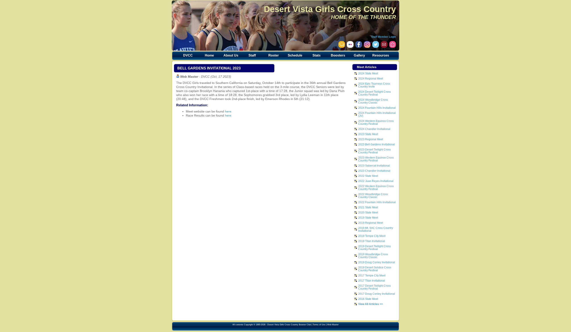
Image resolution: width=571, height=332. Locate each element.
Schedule (295, 55)
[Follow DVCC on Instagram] (358, 46)
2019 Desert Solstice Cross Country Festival (374, 269)
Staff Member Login (383, 36)
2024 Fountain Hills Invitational (377, 107)
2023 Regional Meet (370, 139)
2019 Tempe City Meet (371, 235)
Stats (316, 55)
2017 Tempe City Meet (371, 275)
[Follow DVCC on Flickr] (350, 46)
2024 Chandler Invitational (374, 128)
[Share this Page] (392, 46)
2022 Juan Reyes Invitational (375, 181)
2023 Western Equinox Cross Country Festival (376, 159)
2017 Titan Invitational (371, 280)
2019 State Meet (368, 217)
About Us (230, 55)
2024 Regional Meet (370, 78)
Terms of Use (319, 325)
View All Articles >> (370, 304)
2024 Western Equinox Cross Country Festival (376, 122)
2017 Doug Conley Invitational (376, 293)
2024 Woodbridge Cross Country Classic (373, 101)
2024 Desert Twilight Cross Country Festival (374, 93)
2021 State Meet (368, 207)
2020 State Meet (368, 212)
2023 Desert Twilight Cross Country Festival (374, 151)
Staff (252, 55)
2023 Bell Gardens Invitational (376, 144)
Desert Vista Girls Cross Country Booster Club (289, 325)
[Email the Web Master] (384, 46)
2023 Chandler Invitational (374, 170)
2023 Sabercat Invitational (374, 165)
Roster (273, 55)
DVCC (188, 55)
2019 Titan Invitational (371, 241)
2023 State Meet (368, 134)
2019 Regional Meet (370, 222)
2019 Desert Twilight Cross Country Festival (374, 248)
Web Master (333, 325)
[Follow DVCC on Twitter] (375, 46)
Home (209, 55)
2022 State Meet (368, 175)
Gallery (359, 55)
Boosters (338, 55)
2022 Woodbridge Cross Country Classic (373, 195)
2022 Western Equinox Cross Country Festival (376, 187)
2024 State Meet (368, 73)
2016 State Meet (368, 298)
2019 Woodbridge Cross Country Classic (373, 256)
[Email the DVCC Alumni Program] (341, 46)
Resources (380, 55)
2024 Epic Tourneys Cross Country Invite (374, 85)
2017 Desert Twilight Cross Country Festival (374, 287)
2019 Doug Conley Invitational (376, 262)
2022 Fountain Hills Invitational (377, 202)
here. (228, 111)
